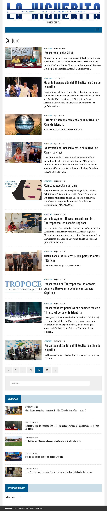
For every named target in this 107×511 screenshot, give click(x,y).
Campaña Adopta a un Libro (60, 185)
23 (47, 370)
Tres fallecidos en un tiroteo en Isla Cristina (44, 456)
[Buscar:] (50, 383)
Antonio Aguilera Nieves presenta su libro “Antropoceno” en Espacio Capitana (69, 220)
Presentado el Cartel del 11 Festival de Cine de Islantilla (72, 347)
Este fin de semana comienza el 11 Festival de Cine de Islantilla (71, 122)
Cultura (48, 48)
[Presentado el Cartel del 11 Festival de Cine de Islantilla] (23, 358)
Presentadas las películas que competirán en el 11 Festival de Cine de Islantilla (72, 310)
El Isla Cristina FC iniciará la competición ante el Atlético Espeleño (53, 441)
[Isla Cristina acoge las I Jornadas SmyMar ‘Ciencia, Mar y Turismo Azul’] (13, 413)
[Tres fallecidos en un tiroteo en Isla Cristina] (13, 459)
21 (31, 370)
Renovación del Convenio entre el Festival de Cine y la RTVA (71, 150)
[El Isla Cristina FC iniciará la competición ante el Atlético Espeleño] (13, 444)
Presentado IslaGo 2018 (58, 52)
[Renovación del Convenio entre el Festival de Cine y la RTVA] (23, 160)
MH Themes (39, 508)
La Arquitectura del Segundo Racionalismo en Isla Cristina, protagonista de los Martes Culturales (62, 427)
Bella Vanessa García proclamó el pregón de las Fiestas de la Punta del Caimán (58, 472)
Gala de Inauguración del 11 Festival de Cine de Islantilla (72, 84)
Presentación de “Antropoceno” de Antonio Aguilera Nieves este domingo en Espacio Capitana (69, 288)
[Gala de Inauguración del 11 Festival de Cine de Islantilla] (23, 95)
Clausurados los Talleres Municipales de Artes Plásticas (72, 258)
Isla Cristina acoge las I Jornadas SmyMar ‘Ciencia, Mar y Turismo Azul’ (55, 410)
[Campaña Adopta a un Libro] (23, 198)
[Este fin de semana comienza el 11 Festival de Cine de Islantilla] (23, 132)
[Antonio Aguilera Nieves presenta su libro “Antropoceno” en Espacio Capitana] (23, 231)
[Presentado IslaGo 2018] (23, 65)
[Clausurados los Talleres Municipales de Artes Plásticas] (23, 268)
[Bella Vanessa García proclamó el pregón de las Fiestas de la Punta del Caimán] (13, 474)
